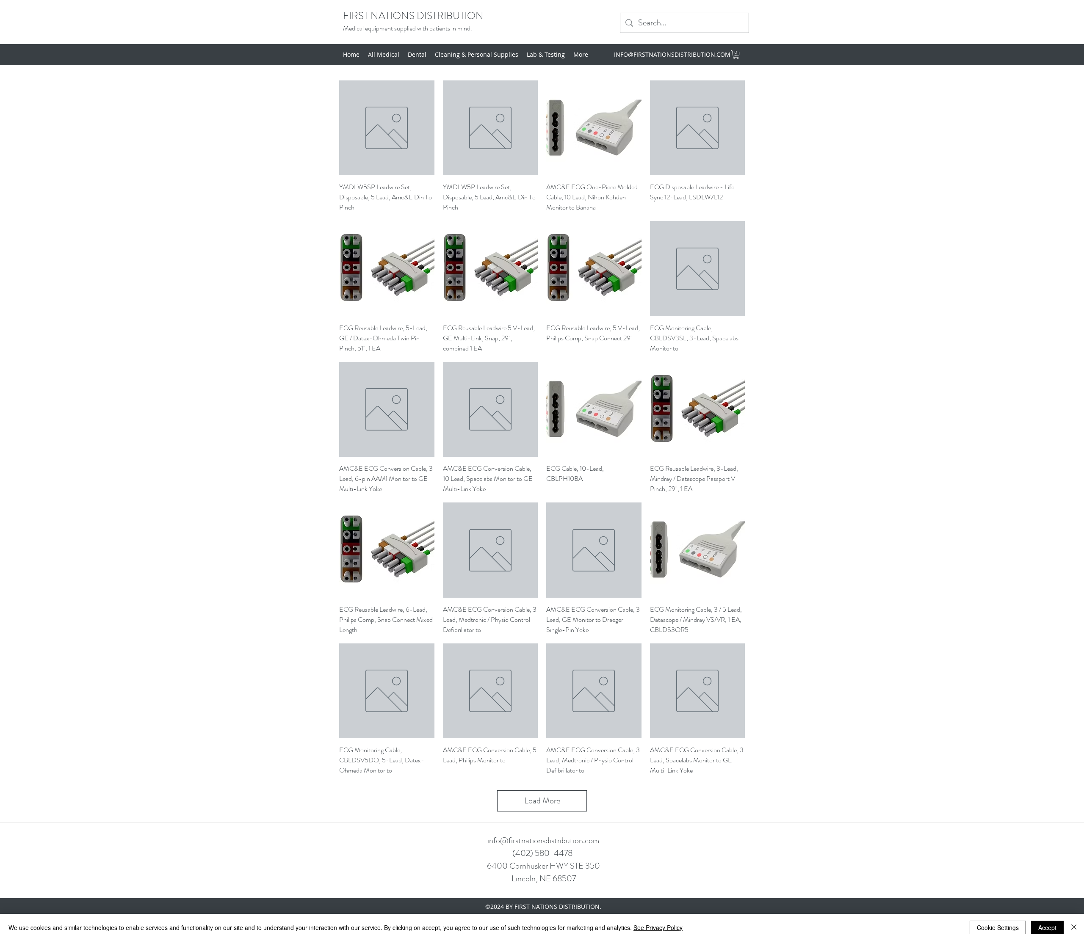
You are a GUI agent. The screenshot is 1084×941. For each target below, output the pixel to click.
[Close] (1074, 927)
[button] (736, 54)
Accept (1047, 927)
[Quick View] (386, 128)
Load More (542, 801)
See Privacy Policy (658, 927)
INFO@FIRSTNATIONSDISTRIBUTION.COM (672, 54)
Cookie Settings (998, 927)
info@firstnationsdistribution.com (543, 840)
